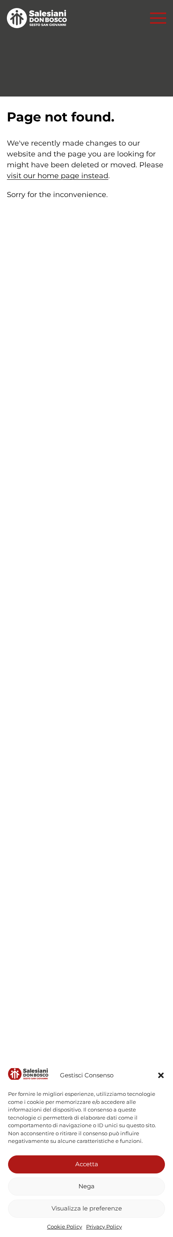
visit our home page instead (57, 175)
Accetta (86, 1164)
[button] (161, 1075)
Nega (86, 1186)
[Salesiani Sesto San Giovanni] (39, 18)
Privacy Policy (104, 1226)
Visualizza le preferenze (86, 1208)
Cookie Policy (64, 1226)
